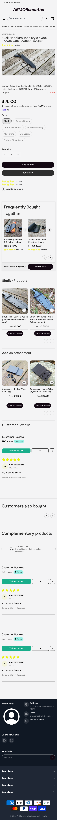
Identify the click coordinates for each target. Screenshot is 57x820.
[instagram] (11, 740)
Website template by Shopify (37, 816)
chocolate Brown (12, 127)
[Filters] (40, 450)
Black (6, 121)
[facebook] (4, 740)
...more (52, 92)
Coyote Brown (23, 121)
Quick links (7, 771)
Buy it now (28, 172)
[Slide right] (53, 62)
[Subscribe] (52, 757)
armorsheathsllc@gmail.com (42, 716)
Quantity (6, 149)
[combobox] (25, 18)
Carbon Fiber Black (13, 140)
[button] (4, 18)
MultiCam (9, 133)
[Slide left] (3, 62)
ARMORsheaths (21, 816)
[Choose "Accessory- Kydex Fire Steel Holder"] (44, 221)
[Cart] (52, 18)
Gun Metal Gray (35, 127)
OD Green (25, 133)
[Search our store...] (39, 18)
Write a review (16, 450)
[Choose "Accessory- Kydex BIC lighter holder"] (19, 221)
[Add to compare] (24, 310)
